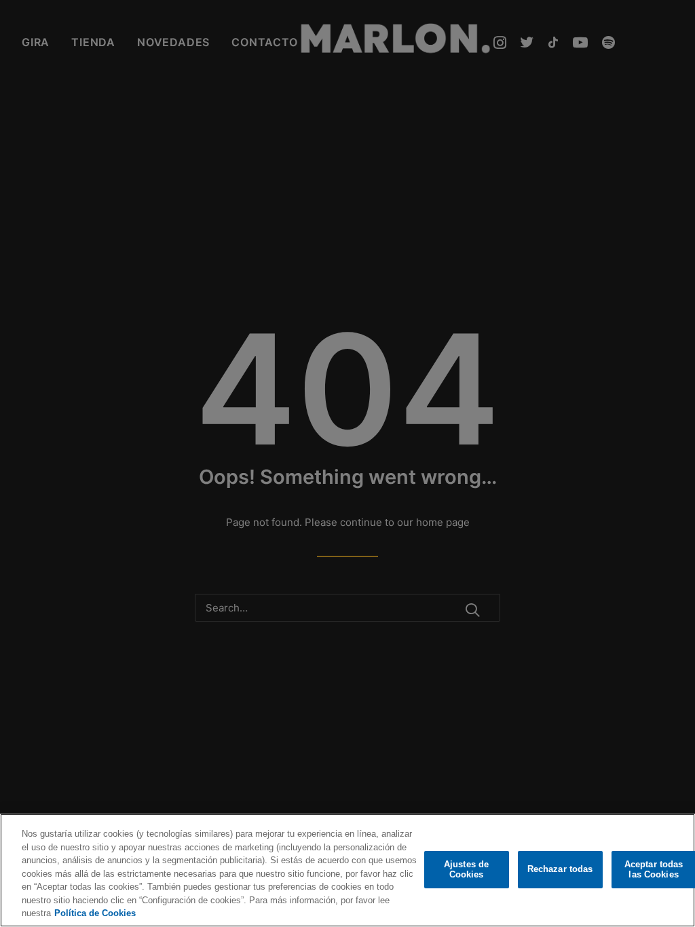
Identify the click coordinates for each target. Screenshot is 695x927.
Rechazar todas (560, 869)
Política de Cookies (95, 913)
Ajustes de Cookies (466, 869)
